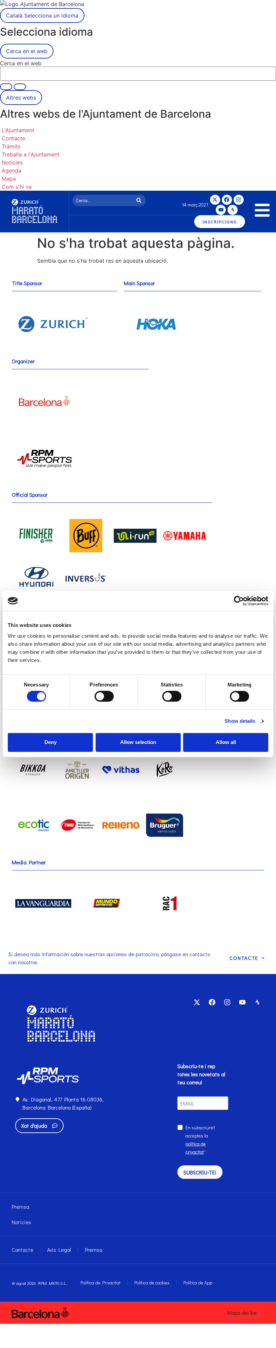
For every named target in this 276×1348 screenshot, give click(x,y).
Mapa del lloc (242, 1312)
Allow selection (138, 742)
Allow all (226, 742)
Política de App (197, 1282)
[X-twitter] (215, 200)
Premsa (20, 1206)
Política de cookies (152, 1282)
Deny (50, 742)
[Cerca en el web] (20, 86)
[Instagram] (239, 200)
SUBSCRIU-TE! (199, 1172)
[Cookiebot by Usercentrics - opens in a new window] (238, 601)
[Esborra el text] (6, 86)
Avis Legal (59, 1249)
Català (42, 15)
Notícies (21, 1222)
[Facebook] (227, 200)
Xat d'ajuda (34, 1125)
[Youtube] (221, 210)
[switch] (104, 696)
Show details (240, 721)
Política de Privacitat (100, 1282)
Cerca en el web (20, 63)
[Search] (140, 200)
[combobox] (103, 200)
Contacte (22, 1249)
